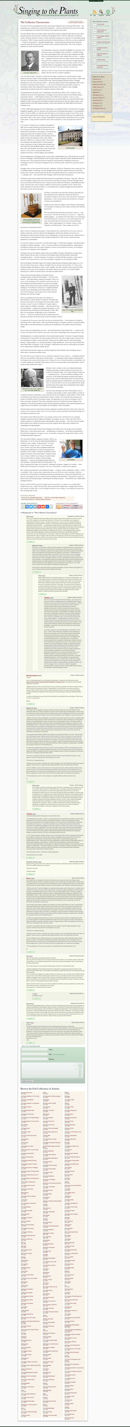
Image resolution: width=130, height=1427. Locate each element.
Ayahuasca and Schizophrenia (72, 1345)
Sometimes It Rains (26, 1131)
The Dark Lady (68, 1400)
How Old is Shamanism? (71, 1110)
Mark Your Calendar (26, 1326)
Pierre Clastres (46, 1106)
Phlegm (66, 1092)
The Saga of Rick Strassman (72, 1352)
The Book (92, 1)
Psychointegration (25, 1383)
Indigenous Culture (98, 84)
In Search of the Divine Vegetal (50, 1128)
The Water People (69, 1199)
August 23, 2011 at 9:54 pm (76, 993)
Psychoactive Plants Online (28, 1379)
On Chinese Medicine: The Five (30, 1096)
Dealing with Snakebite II (27, 1289)
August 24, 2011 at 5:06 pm (77, 1003)
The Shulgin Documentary (27, 1228)
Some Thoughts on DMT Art (50, 1304)
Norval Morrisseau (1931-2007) (72, 1317)
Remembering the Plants (71, 1249)
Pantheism (67, 1217)
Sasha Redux (46, 1272)
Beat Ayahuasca (47, 1372)
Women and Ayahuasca (49, 1379)
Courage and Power (70, 1321)
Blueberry (67, 1271)
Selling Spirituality (47, 1390)
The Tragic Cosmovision (49, 1186)
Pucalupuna (67, 1292)
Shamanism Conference (49, 1247)
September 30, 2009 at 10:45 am (76, 516)
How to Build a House (26, 1354)
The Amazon (96, 106)
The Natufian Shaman (26, 1351)
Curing (22, 1390)
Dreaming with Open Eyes (27, 1114)
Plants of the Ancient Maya (27, 1224)
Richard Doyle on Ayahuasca (72, 1364)
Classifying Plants (47, 1193)
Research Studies (73, 22)
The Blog (99, 1)
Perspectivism (46, 1197)
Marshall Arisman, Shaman (71, 1153)
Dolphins (67, 1182)
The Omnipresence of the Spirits (73, 1348)
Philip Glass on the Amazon (27, 1386)
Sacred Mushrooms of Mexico (28, 1196)
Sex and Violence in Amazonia (28, 1203)
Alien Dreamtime (69, 1228)
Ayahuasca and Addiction (27, 1099)
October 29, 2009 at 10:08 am (76, 861)
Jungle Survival (97, 87)
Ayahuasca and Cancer (49, 1124)
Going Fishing (46, 1240)
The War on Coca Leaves (49, 1301)
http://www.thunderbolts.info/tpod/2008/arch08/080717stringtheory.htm (45, 682)
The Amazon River (47, 1161)
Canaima (45, 1397)
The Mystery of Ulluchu (26, 1232)
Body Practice (24, 1124)
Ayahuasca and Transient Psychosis (52, 1183)
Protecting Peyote (69, 1264)
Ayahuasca (96, 79)
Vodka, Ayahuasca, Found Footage (29, 1149)
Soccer (23, 1408)
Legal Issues (96, 90)
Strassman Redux (47, 1222)
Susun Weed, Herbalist (26, 1210)
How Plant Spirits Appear (49, 1376)
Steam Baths (68, 1282)
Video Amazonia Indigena (49, 1258)
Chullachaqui (68, 1196)
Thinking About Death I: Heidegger (29, 1167)
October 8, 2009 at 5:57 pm (77, 813)
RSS (94, 11)
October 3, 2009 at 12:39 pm (76, 545)
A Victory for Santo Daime (27, 1274)
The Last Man (24, 1264)
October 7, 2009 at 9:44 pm (76, 785)
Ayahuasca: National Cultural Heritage (52, 1201)
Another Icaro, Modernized (71, 1253)
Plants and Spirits (69, 1278)
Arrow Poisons (68, 1149)
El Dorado (23, 1333)
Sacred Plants (96, 100)
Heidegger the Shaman (26, 1217)
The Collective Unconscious (35, 22)
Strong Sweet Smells (70, 1260)
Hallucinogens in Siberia (49, 1347)
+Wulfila (47, 598)
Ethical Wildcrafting (69, 1267)
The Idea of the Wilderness (71, 1203)
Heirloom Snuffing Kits (48, 1151)
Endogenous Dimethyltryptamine (51, 1226)
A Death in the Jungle (48, 1361)
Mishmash (67, 1096)
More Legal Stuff (47, 1236)
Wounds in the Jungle (26, 1253)
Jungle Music (46, 1099)
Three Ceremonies (47, 1411)
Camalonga (67, 1189)
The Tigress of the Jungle (71, 1206)
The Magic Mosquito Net (27, 1314)
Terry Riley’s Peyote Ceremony (50, 1311)
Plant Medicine (97, 95)
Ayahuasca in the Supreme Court (73, 1131)
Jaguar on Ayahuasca (26, 1369)
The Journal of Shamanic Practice (73, 1371)
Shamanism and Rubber (49, 1211)
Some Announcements (48, 1297)
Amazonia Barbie (25, 1214)
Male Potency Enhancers (71, 1310)
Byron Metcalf (68, 1167)
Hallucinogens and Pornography (29, 1404)
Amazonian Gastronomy (36, 497)
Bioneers (23, 1257)
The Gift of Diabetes (26, 1206)
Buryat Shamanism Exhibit (49, 1401)
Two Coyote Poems (48, 1290)
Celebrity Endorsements (71, 1410)
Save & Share (110, 11)
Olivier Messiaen (69, 1289)
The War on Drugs (47, 1279)
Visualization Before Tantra (27, 1110)
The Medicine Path (98, 108)
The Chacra (46, 1369)
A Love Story (24, 1199)
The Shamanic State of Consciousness (74, 1367)
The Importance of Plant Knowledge (51, 1096)
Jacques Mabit (46, 1135)
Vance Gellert (46, 1215)
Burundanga (68, 1235)
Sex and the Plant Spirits (71, 1392)
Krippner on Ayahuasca (26, 1239)
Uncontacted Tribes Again (49, 1168)
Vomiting (67, 1407)
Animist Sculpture (47, 1336)
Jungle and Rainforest (48, 1229)
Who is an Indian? (69, 1257)
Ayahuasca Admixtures (70, 1139)
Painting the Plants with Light (28, 1235)
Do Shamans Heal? (69, 1396)
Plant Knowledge (47, 1365)
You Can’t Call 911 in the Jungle (28, 1135)
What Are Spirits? (47, 1354)
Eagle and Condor (69, 1121)
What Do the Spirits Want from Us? (29, 1174)
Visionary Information (48, 1318)
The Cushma (68, 1314)
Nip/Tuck (23, 1242)
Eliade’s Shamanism (70, 1242)
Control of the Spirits (70, 1210)
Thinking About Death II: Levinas (29, 1164)
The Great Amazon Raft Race (28, 1394)
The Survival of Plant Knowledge (29, 1411)
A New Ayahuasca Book (27, 1299)
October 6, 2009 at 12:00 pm (75, 597)
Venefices (45, 1218)
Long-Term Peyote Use (48, 1121)
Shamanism (80, 22)
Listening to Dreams (70, 1171)
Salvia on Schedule (25, 1221)
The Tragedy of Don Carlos (49, 1261)
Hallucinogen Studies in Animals (72, 1334)
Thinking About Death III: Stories (29, 1160)
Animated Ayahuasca (26, 1340)
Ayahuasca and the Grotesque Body (30, 1171)
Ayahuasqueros (25, 1139)
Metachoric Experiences (71, 1117)
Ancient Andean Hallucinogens (50, 1158)
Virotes (44, 1315)
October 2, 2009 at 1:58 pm (77, 675)
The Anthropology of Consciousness (30, 1121)
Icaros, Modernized (69, 1414)
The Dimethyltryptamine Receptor (29, 1372)
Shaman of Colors (69, 1128)
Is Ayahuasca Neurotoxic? (27, 1153)
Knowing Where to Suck (70, 1338)
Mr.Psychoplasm (32, 675)
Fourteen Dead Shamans (27, 1157)
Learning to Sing (47, 1251)
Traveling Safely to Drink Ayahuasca (30, 1178)
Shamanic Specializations (49, 1333)
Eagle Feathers (25, 1260)
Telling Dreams (24, 1344)
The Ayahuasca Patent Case (72, 1146)
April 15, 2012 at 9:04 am (78, 1022)
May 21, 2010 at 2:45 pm (78, 878)
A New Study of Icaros (70, 1375)
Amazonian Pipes (69, 1389)
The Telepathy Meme (70, 1192)
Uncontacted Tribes (48, 1172)
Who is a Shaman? (69, 1274)
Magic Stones (46, 1114)
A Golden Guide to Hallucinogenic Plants (31, 1365)
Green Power (24, 1271)
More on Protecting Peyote (71, 1232)
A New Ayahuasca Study (27, 1146)
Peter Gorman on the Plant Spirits (73, 1185)
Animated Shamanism (48, 1243)
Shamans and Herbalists (49, 1322)
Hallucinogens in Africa (48, 1233)
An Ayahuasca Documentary (50, 1165)
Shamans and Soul (69, 1417)
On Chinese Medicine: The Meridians (30, 1103)
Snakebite (45, 1254)
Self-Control (46, 1283)
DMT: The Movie (69, 1221)
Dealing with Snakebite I (27, 1292)
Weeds (44, 1092)
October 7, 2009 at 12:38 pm (77, 707)
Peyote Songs (24, 1285)
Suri (66, 1285)
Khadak (45, 1404)
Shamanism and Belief (70, 1382)
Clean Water (24, 1307)
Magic (44, 1394)
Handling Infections (25, 1267)
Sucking (67, 1355)
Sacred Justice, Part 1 (26, 1249)
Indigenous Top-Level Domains (28, 1376)
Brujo (44, 1329)
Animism (67, 1103)
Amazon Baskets (69, 1114)
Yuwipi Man (24, 1336)
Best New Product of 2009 (49, 1103)
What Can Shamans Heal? (71, 1299)
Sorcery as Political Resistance (72, 1157)
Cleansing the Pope (69, 1246)
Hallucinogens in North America (50, 1344)
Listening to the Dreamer (27, 1303)
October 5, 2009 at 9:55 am (75, 575)
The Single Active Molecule (49, 1154)
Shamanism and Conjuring (71, 1214)
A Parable (45, 1204)
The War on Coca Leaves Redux (29, 1278)
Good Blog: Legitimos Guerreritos (29, 1361)
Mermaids (67, 1142)
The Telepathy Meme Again (27, 1401)
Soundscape (68, 1239)
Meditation (95, 92)
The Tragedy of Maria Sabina (50, 1340)
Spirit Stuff (23, 1246)
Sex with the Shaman (26, 1106)
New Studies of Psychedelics (72, 1160)
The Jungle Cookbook (48, 1308)
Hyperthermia (24, 1282)
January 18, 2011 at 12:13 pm (76, 955)
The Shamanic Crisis (70, 1378)
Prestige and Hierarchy (48, 1326)
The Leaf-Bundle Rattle (48, 1408)
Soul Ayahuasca (25, 1358)
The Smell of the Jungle (70, 1303)
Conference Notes (25, 1415)
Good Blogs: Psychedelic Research (51, 1142)
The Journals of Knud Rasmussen (73, 1296)
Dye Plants (67, 1178)
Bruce (28, 878)
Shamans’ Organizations (71, 1135)
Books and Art (96, 82)
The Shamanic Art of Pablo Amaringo (30, 1117)
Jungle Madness (25, 1310)
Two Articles (46, 1269)
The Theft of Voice (69, 1106)
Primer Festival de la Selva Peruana (30, 1329)
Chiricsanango (68, 1307)
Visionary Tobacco (69, 1385)
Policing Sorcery (47, 1208)
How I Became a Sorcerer (49, 1265)
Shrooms (45, 1383)
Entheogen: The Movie (48, 1110)
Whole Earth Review (48, 1190)
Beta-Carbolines (47, 1276)
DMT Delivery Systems (70, 1341)
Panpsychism (68, 1224)
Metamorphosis (25, 1192)
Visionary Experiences (26, 1092)
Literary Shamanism (26, 1347)
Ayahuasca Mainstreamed (49, 1386)
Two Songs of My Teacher (27, 1397)
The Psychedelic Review (27, 1296)
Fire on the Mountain (48, 1117)
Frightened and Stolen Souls (72, 1164)
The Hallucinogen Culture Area (50, 1351)
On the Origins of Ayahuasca (58, 497)
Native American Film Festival (28, 1317)
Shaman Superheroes (70, 1124)
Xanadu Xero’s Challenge (49, 1179)
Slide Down (102, 11)
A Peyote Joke (24, 1142)
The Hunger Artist (25, 1128)
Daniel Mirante (46, 1294)
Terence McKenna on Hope (49, 1139)
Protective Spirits (47, 1358)
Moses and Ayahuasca (48, 1176)
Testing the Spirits (69, 1403)
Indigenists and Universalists (50, 1415)
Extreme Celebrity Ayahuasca (50, 1131)
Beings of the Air (69, 1174)
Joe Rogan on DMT (69, 1099)
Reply (30, 541)
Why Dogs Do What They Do (50, 1286)
